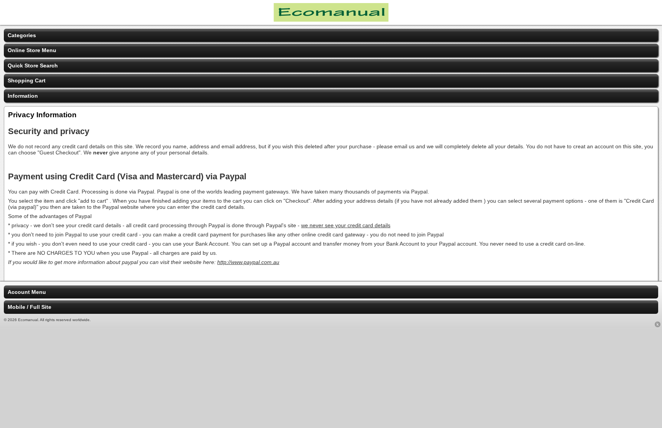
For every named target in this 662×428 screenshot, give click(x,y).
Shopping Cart (27, 80)
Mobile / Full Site (29, 307)
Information (23, 96)
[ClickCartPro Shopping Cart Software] (657, 326)
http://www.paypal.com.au (248, 262)
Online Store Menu (32, 50)
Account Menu (27, 292)
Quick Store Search (33, 65)
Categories (22, 35)
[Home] (331, 20)
